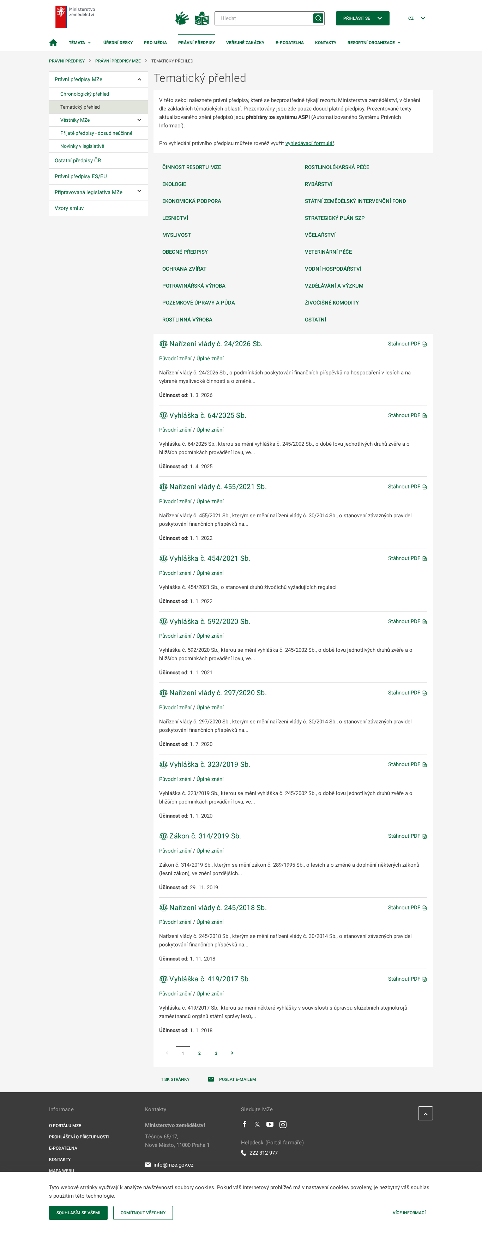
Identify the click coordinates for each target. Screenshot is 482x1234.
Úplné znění (210, 358)
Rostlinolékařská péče (337, 167)
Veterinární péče (328, 252)
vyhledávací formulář (309, 143)
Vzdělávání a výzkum (334, 286)
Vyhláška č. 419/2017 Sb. (209, 979)
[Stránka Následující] (232, 1053)
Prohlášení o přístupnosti (79, 1136)
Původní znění (175, 358)
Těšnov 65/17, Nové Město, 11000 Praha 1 (177, 1140)
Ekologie (174, 184)
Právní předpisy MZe (118, 61)
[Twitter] (257, 1126)
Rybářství (318, 184)
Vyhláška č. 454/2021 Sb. (209, 558)
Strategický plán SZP (335, 218)
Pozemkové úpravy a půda (198, 303)
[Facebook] (244, 1126)
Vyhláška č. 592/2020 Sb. (209, 621)
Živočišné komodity (332, 303)
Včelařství (320, 235)
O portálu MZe (65, 1125)
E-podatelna (290, 42)
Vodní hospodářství (333, 269)
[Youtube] (270, 1126)
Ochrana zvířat (184, 269)
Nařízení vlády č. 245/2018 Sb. (217, 907)
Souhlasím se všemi (78, 1212)
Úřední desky (118, 42)
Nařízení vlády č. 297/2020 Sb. (217, 692)
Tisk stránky (175, 1079)
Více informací (409, 1212)
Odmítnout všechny (143, 1212)
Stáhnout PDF (405, 344)
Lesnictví (175, 218)
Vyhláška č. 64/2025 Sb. (207, 415)
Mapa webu (61, 1170)
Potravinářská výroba (193, 286)
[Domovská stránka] (53, 42)
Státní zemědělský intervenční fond (355, 201)
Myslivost (176, 235)
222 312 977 (263, 1153)
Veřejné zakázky (245, 42)
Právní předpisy (196, 42)
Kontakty (325, 42)
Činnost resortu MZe (191, 167)
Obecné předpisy (185, 252)
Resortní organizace (371, 42)
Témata (77, 42)
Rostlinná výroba (187, 320)
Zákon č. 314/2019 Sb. (204, 836)
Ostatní (315, 320)
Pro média (155, 42)
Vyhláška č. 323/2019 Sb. (209, 764)
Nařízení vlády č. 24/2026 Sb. (215, 343)
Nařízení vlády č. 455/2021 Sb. (217, 486)
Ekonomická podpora (191, 201)
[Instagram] (283, 1126)
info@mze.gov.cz (173, 1165)
